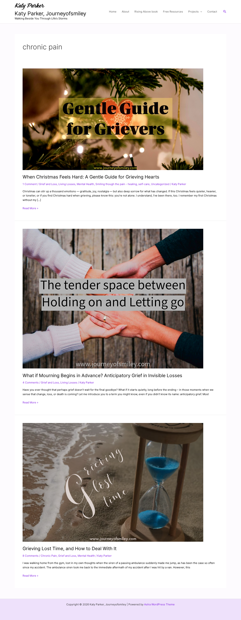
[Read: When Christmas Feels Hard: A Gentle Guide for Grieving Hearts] (113, 119)
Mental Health (85, 184)
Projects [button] (193, 11)
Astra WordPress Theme (159, 604)
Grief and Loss (48, 184)
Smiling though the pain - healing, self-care (122, 184)
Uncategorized (160, 184)
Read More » (30, 208)
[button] (200, 12)
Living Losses (66, 184)
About (125, 11)
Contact (212, 11)
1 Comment (30, 184)
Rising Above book (146, 11)
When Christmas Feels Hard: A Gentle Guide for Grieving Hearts (91, 177)
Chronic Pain (49, 555)
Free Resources (173, 11)
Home (112, 11)
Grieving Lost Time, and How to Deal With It (69, 548)
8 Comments (30, 555)
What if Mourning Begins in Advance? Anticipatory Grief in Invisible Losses (102, 375)
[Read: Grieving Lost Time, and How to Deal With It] (113, 482)
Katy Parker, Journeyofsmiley (50, 13)
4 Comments (31, 382)
